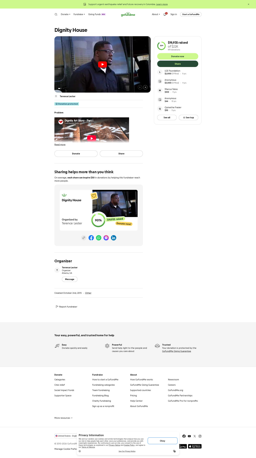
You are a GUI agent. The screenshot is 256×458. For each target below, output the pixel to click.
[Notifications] (164, 14)
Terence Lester (70, 267)
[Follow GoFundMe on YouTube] (189, 436)
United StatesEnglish (68, 436)
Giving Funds (96, 14)
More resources (62, 418)
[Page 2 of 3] (61, 88)
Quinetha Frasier (173, 107)
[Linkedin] (113, 238)
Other (88, 293)
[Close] (248, 4)
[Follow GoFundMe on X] (194, 436)
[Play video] (103, 64)
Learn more (162, 4)
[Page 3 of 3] (63, 88)
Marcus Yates (171, 89)
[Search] (56, 14)
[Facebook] (91, 238)
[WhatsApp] (98, 238)
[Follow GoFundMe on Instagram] (200, 436)
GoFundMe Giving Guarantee (176, 351)
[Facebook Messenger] (106, 238)
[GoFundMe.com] (128, 14)
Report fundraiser (68, 306)
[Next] (145, 87)
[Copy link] (83, 238)
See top (190, 117)
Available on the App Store (195, 446)
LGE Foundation (172, 71)
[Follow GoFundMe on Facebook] (184, 436)
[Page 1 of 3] (59, 88)
